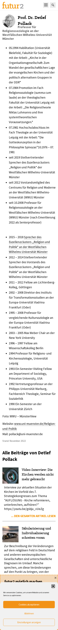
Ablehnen (29, 613)
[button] (53, 586)
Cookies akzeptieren (29, 604)
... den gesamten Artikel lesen (33, 516)
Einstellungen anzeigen (29, 622)
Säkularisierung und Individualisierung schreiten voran (36, 533)
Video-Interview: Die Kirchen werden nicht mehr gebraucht (38, 474)
